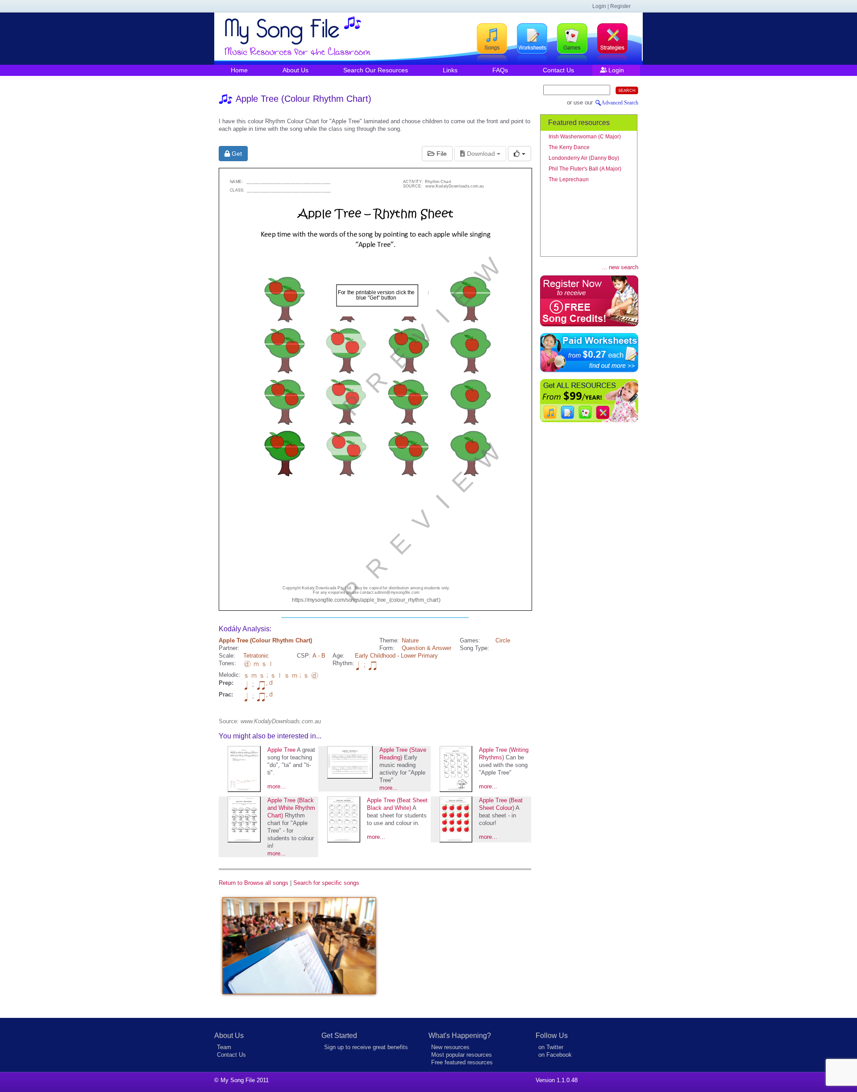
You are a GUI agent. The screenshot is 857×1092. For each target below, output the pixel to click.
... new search (620, 267)
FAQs (500, 70)
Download (481, 153)
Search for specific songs (326, 882)
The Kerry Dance (569, 147)
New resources (450, 1047)
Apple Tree (281, 749)
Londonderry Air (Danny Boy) (584, 158)
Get (236, 153)
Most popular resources (461, 1054)
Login (616, 70)
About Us (295, 70)
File (441, 153)
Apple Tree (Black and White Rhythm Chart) (291, 808)
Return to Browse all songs (253, 882)
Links (450, 70)
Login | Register (611, 6)
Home (239, 70)
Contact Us (558, 70)
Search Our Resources (375, 70)
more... (276, 786)
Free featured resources (462, 1062)
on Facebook (555, 1054)
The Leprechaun (569, 179)
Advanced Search (619, 103)
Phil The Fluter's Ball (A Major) (585, 169)
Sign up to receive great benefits (366, 1047)
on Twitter (550, 1047)
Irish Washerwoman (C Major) (585, 136)
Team (224, 1047)
